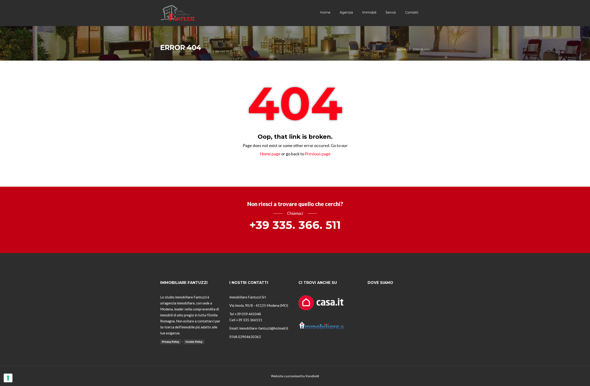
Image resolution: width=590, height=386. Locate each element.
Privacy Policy (170, 341)
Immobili (369, 12)
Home (325, 12)
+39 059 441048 (248, 314)
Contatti (411, 12)
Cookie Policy (194, 341)
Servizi (391, 12)
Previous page (317, 153)
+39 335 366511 (249, 320)
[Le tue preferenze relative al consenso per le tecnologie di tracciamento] (8, 378)
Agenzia (346, 12)
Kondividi (312, 376)
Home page (270, 153)
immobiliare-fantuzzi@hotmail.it (263, 328)
